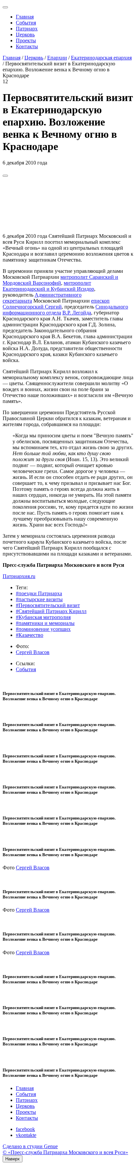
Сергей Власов (33, 652)
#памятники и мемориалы (45, 623)
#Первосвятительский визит (48, 605)
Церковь (25, 34)
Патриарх (27, 28)
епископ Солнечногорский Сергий (56, 303)
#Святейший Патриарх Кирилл (51, 611)
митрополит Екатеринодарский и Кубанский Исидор (48, 286)
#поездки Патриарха (39, 593)
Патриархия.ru (19, 576)
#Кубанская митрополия (43, 617)
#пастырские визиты (39, 599)
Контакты (27, 46)
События (26, 22)
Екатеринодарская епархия (101, 57)
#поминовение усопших (43, 629)
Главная (25, 16)
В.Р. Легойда (76, 312)
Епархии (57, 57)
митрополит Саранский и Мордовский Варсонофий (60, 280)
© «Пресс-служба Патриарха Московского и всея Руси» (65, 1152)
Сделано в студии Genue (30, 1146)
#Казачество (29, 635)
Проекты (26, 40)
